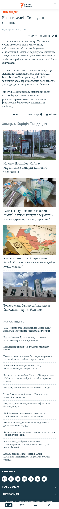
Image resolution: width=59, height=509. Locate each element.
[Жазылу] (44, 479)
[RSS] (37, 479)
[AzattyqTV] (35, 505)
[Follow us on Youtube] (17, 479)
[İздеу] (49, 505)
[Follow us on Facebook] (4, 479)
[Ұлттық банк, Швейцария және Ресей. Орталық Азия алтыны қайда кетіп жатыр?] (29, 240)
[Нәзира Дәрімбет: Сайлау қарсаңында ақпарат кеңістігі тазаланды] (29, 145)
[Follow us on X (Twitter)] (11, 479)
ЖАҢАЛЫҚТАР (10, 12)
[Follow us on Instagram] (24, 479)
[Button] (32, 36)
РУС (22, 505)
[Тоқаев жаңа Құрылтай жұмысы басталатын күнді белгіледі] (29, 287)
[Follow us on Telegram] (31, 479)
